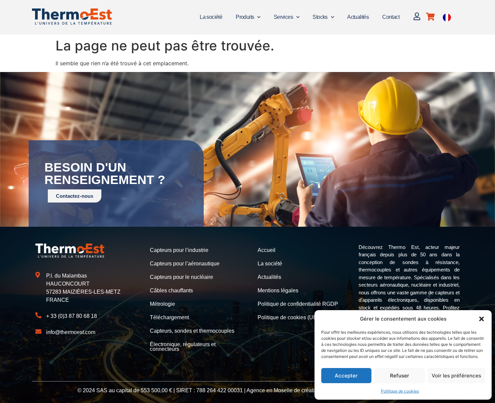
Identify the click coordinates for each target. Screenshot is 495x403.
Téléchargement (169, 317)
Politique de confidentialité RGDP (298, 304)
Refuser (399, 375)
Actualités (358, 17)
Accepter (346, 375)
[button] (481, 319)
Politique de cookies (400, 391)
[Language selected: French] (447, 17)
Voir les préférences (456, 375)
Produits (245, 17)
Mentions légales (278, 290)
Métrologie (162, 304)
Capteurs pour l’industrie (179, 250)
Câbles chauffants (171, 290)
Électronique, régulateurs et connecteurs (183, 346)
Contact (390, 17)
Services (283, 17)
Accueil (266, 250)
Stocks (319, 17)
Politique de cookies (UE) (288, 317)
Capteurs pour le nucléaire (181, 277)
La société (211, 17)
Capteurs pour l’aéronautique (185, 263)
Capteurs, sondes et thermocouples (192, 331)
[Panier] (430, 17)
